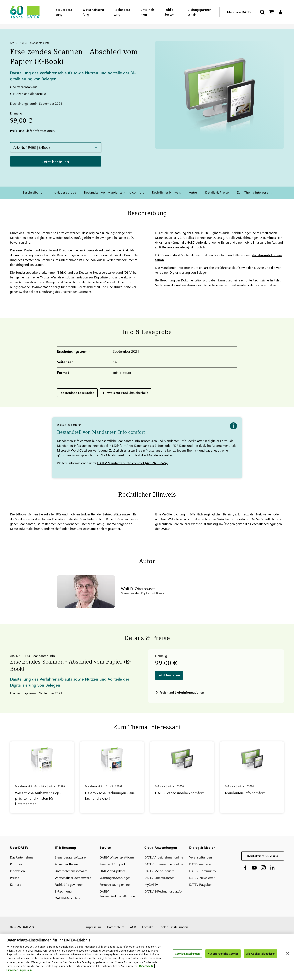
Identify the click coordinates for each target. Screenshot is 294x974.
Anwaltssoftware (66, 864)
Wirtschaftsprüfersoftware (73, 878)
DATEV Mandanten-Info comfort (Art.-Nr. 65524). (132, 463)
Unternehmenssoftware (71, 871)
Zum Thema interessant (254, 192)
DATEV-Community (202, 871)
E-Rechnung (63, 891)
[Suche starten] (262, 12)
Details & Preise (217, 192)
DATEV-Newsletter (202, 878)
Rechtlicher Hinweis (166, 192)
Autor (193, 192)
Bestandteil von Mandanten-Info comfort (114, 192)
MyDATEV (151, 884)
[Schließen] (287, 953)
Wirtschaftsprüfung (93, 11)
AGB (133, 927)
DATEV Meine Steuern (159, 871)
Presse (14, 878)
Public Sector (169, 11)
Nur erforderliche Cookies (223, 953)
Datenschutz (115, 927)
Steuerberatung (64, 11)
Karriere (15, 884)
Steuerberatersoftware (70, 857)
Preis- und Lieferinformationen (32, 131)
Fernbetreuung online (115, 884)
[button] (55, 147)
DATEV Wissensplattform (117, 857)
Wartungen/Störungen (115, 878)
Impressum (93, 927)
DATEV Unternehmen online (163, 864)
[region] (147, 954)
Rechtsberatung (122, 11)
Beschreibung (33, 192)
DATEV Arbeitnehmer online (163, 857)
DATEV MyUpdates (112, 871)
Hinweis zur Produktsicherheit (125, 393)
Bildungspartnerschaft (200, 11)
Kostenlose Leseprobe (77, 393)
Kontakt (147, 927)
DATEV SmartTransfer (159, 878)
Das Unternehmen (22, 857)
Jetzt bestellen (55, 161)
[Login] (280, 12)
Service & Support (112, 864)
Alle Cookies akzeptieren (260, 953)
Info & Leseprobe (63, 192)
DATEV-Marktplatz (67, 898)
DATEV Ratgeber (200, 884)
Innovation (17, 871)
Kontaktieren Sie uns (262, 856)
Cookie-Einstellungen (173, 927)
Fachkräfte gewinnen (69, 884)
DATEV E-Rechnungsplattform (165, 891)
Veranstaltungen (200, 857)
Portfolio (16, 864)
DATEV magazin (200, 864)
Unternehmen (147, 11)
